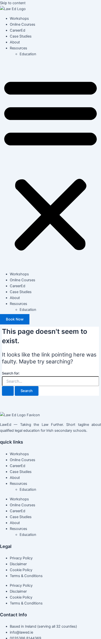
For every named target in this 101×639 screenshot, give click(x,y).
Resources (18, 48)
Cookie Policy (21, 570)
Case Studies (21, 36)
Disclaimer (18, 564)
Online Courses (22, 24)
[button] (50, 164)
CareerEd (17, 30)
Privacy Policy (21, 558)
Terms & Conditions (26, 576)
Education (28, 54)
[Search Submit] (8, 391)
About (15, 42)
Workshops (19, 18)
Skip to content (12, 3)
